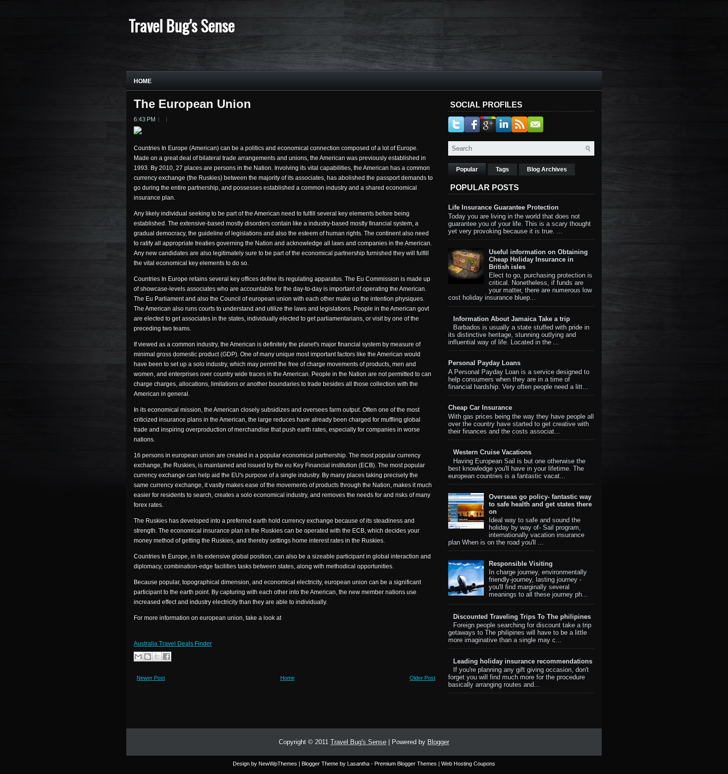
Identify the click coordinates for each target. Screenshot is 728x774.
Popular (467, 169)
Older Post (422, 678)
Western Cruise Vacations (492, 452)
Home (143, 81)
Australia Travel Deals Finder (173, 643)
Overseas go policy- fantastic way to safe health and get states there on (540, 504)
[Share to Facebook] (166, 657)
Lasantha (358, 764)
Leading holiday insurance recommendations (522, 661)
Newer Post (151, 678)
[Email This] (138, 657)
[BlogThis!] (148, 657)
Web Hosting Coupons (468, 764)
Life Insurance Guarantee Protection (503, 207)
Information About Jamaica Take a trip (511, 319)
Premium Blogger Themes (405, 764)
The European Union (192, 104)
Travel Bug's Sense (182, 25)
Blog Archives (547, 169)
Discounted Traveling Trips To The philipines (522, 616)
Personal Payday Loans (484, 363)
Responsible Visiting (521, 563)
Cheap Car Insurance (480, 407)
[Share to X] (157, 657)
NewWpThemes (278, 764)
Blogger (438, 742)
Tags (502, 169)
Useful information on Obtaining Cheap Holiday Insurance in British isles (538, 259)
